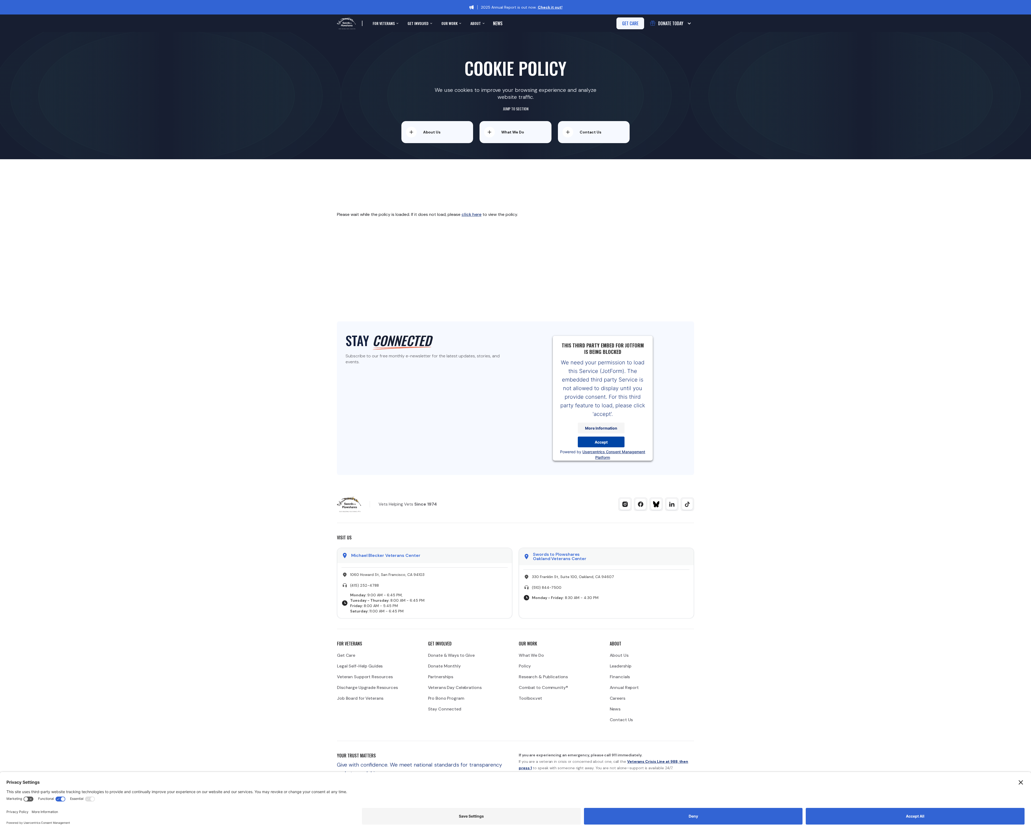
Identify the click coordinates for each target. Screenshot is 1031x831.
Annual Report (624, 687)
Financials (620, 677)
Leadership (621, 666)
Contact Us (621, 720)
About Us (619, 655)
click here (471, 214)
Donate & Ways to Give (451, 655)
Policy (525, 666)
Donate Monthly (444, 666)
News (498, 23)
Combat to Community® (543, 687)
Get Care (346, 655)
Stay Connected (444, 709)
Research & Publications (543, 677)
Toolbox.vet (530, 698)
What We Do (531, 655)
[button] (385, 23)
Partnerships (440, 677)
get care (630, 23)
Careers (617, 698)
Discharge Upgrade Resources (367, 687)
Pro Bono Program (446, 698)
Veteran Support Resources (365, 677)
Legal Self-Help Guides (360, 666)
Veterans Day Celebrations (455, 687)
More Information (601, 428)
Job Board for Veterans (360, 698)
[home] (346, 23)
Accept (601, 442)
